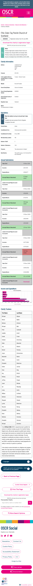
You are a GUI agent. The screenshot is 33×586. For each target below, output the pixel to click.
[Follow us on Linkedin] (2, 535)
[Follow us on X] (5, 535)
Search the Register (20, 25)
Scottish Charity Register (21, 484)
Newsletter (6, 541)
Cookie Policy (7, 546)
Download (26, 282)
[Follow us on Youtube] (11, 535)
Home (2, 25)
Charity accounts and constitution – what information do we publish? (15, 468)
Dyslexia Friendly (18, 572)
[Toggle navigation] (28, 12)
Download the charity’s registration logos (16, 495)
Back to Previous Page (11, 476)
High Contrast (18, 567)
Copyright (6, 461)
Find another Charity (7, 500)
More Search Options (17, 513)
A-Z (17, 557)
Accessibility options (26, 585)
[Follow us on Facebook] (8, 535)
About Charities (9, 25)
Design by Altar (16, 561)
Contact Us (17, 541)
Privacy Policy (7, 557)
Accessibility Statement (11, 552)
